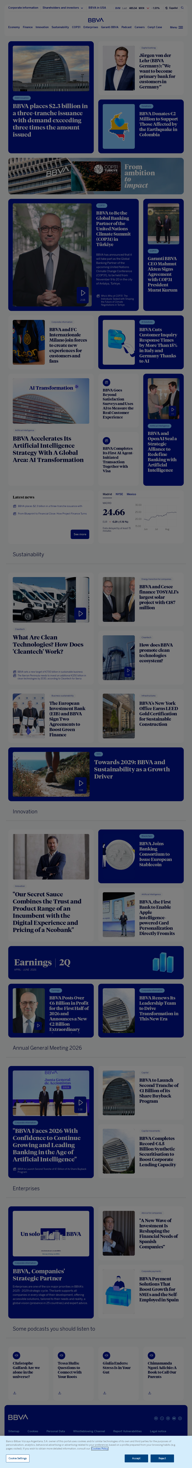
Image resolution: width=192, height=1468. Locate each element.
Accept (136, 1458)
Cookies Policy (100, 1448)
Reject (162, 1458)
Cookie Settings (18, 1458)
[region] (96, 1452)
